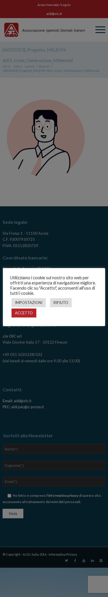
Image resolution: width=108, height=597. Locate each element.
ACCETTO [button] (24, 313)
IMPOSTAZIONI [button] (28, 302)
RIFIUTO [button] (61, 302)
